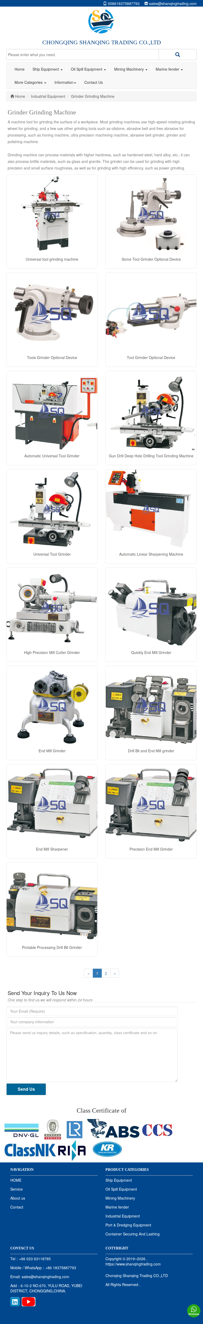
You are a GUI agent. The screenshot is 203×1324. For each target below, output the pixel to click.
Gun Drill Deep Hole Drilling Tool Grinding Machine (151, 455)
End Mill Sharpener (52, 849)
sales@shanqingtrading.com (173, 3)
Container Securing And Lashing (132, 1233)
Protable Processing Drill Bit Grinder (52, 947)
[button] (178, 54)
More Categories (29, 82)
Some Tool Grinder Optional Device (151, 259)
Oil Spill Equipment (87, 69)
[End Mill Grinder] (52, 705)
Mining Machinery (129, 69)
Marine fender (168, 69)
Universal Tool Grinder (52, 554)
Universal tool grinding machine (52, 259)
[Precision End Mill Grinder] (151, 803)
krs (107, 1149)
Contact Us (93, 82)
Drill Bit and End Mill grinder (151, 750)
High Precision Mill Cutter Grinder (52, 652)
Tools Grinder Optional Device (52, 357)
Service (16, 1189)
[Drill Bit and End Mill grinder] (151, 705)
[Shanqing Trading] (101, 20)
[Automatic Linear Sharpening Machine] (151, 509)
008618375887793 (124, 3)
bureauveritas (52, 1129)
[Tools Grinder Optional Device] (52, 312)
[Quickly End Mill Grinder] (151, 607)
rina (72, 1150)
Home (20, 69)
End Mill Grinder (52, 750)
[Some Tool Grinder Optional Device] (151, 214)
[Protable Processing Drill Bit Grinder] (52, 902)
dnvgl (22, 1129)
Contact (16, 1207)
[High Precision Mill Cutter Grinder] (52, 607)
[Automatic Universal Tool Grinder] (52, 410)
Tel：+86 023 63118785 (30, 1258)
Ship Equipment (46, 69)
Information (63, 82)
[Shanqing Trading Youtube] (28, 1301)
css (157, 1129)
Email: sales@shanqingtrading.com (39, 1276)
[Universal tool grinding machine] (52, 214)
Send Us (26, 1089)
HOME (15, 1180)
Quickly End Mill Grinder (151, 652)
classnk (30, 1148)
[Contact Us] (193, 1310)
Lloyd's (74, 1129)
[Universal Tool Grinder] (52, 509)
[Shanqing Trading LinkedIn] (15, 1301)
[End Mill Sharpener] (52, 803)
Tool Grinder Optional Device (151, 357)
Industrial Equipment (122, 1216)
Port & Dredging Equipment (128, 1225)
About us (17, 1198)
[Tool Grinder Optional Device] (151, 312)
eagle (113, 1128)
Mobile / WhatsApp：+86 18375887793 (43, 1267)
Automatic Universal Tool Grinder (52, 455)
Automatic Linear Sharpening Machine (151, 554)
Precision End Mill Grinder (151, 849)
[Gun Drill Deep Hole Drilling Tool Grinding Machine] (151, 410)
